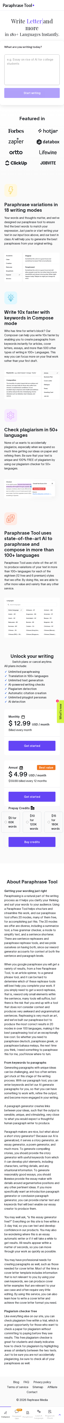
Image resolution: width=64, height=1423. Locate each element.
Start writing (32, 93)
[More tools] (59, 1415)
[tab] (5, 1415)
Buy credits (32, 842)
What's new (59, 709)
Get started (32, 745)
